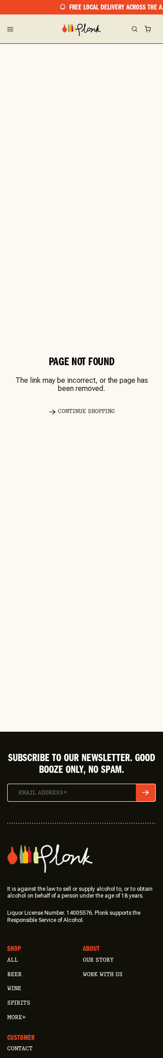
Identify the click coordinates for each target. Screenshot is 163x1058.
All (12, 960)
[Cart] (147, 29)
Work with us (103, 974)
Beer (14, 974)
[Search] (134, 29)
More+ (16, 1017)
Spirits (18, 1002)
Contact (20, 1048)
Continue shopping (86, 411)
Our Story (98, 960)
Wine (14, 988)
